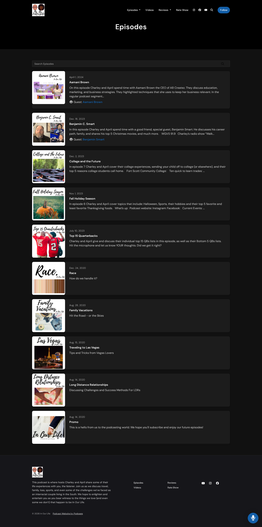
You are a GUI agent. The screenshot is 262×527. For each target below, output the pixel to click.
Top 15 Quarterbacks (83, 236)
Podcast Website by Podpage (68, 513)
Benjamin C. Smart (82, 124)
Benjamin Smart (93, 139)
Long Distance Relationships (88, 385)
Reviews (164, 10)
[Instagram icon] (210, 483)
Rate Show (182, 10)
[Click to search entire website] (212, 10)
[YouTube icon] (203, 483)
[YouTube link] (206, 10)
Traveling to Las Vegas (84, 347)
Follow (223, 10)
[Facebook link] (200, 10)
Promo (73, 422)
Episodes (132, 10)
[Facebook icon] (217, 483)
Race (72, 273)
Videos (149, 10)
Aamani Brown (79, 82)
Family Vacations (81, 310)
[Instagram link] (194, 10)
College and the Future (85, 161)
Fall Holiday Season (82, 198)
